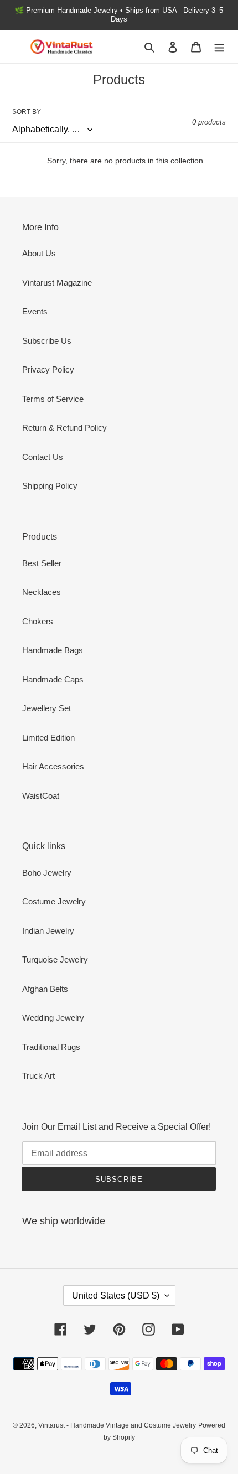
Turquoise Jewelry (55, 959)
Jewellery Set (46, 708)
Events (35, 311)
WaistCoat (40, 795)
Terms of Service (53, 399)
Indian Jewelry (48, 930)
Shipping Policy (49, 485)
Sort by (26, 112)
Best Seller (41, 563)
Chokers (37, 621)
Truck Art (38, 1075)
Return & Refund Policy (64, 427)
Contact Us (42, 457)
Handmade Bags (52, 650)
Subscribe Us (46, 340)
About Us (39, 253)
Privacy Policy (48, 369)
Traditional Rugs (51, 1047)
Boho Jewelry (46, 872)
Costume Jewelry (54, 901)
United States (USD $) (115, 1295)
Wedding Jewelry (53, 1017)
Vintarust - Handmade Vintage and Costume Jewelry (117, 1425)
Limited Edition (48, 737)
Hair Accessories (53, 766)
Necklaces (41, 592)
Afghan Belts (45, 989)
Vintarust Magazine (57, 282)
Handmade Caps (53, 679)
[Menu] (219, 47)
